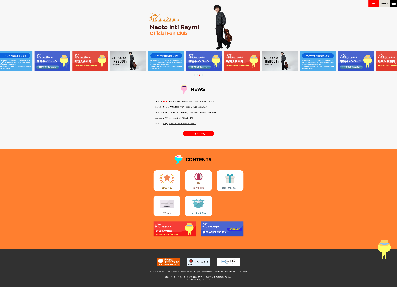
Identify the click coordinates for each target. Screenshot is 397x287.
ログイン (374, 3)
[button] (194, 75)
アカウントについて (172, 272)
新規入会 (384, 3)
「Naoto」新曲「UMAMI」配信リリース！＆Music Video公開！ (192, 101)
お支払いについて (186, 272)
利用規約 (197, 272)
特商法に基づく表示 (221, 272)
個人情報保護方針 (207, 272)
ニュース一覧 (198, 133)
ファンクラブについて (157, 272)
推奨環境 (232, 272)
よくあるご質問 (242, 272)
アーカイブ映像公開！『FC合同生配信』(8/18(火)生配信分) (185, 107)
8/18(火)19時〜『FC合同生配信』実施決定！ (179, 123)
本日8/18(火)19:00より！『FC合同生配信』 (179, 118)
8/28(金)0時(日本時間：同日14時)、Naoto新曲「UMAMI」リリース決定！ (190, 112)
